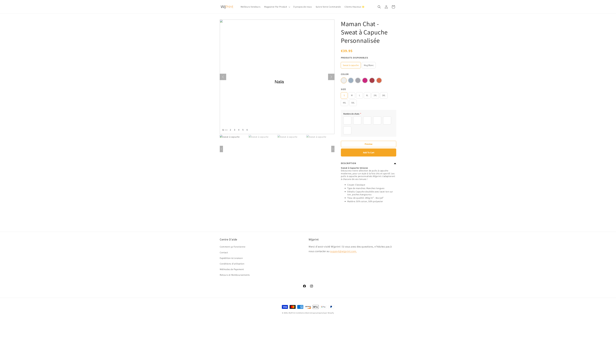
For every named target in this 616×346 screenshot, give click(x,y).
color (345, 74)
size (343, 89)
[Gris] (358, 80)
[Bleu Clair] (351, 80)
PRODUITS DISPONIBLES (354, 57)
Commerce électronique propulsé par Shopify (315, 313)
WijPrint (292, 313)
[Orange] (379, 80)
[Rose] (365, 80)
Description (348, 163)
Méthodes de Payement (232, 269)
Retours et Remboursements (235, 274)
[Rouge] (372, 80)
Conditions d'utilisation (232, 263)
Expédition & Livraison (231, 257)
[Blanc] (344, 80)
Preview (368, 144)
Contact (224, 252)
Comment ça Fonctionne (232, 246)
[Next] (331, 77)
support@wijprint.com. (343, 251)
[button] (276, 6)
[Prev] (223, 77)
